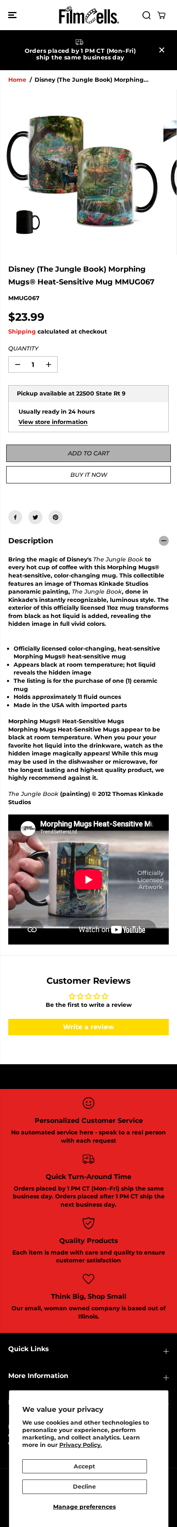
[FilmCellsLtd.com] (88, 15)
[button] (13, 15)
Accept (84, 1466)
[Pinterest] (56, 517)
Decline (84, 1486)
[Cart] (161, 15)
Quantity (23, 348)
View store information (53, 422)
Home (17, 79)
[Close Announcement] (162, 50)
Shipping (22, 331)
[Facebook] (15, 517)
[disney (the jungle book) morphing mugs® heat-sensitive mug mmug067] (81, 172)
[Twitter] (35, 517)
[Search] (146, 15)
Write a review (88, 1027)
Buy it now (88, 474)
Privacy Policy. (80, 1445)
